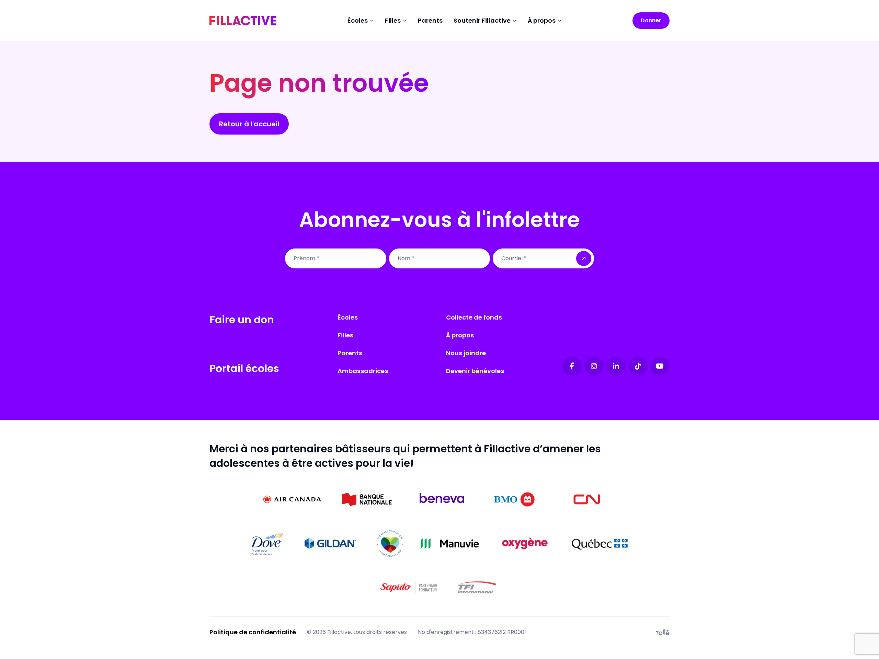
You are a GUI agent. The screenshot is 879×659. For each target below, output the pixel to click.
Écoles (348, 317)
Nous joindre (466, 353)
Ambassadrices (363, 371)
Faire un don (241, 319)
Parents (430, 20)
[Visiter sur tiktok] (638, 366)
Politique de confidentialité (252, 632)
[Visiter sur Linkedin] (616, 366)
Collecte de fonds (474, 317)
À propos (460, 335)
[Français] (242, 20)
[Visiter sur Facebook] (572, 366)
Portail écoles (244, 368)
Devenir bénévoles (475, 371)
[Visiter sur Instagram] (594, 366)
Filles (345, 335)
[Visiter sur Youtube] (660, 366)
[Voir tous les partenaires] (292, 499)
